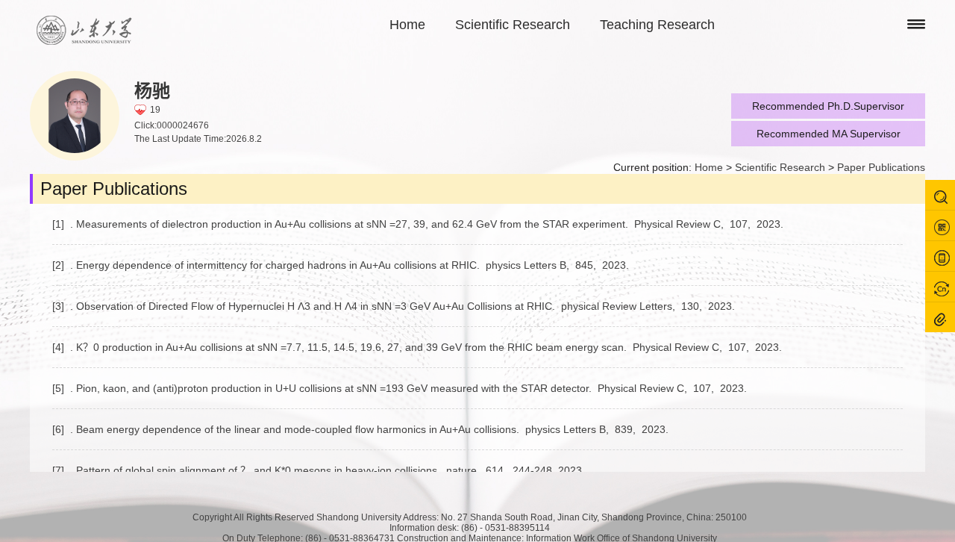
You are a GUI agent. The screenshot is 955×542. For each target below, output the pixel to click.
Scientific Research (512, 24)
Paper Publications (881, 167)
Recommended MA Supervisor (829, 134)
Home (407, 24)
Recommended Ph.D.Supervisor (828, 106)
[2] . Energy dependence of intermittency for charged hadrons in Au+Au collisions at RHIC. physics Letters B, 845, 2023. (342, 265)
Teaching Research (657, 24)
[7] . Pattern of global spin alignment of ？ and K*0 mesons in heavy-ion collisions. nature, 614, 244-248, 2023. (320, 470)
